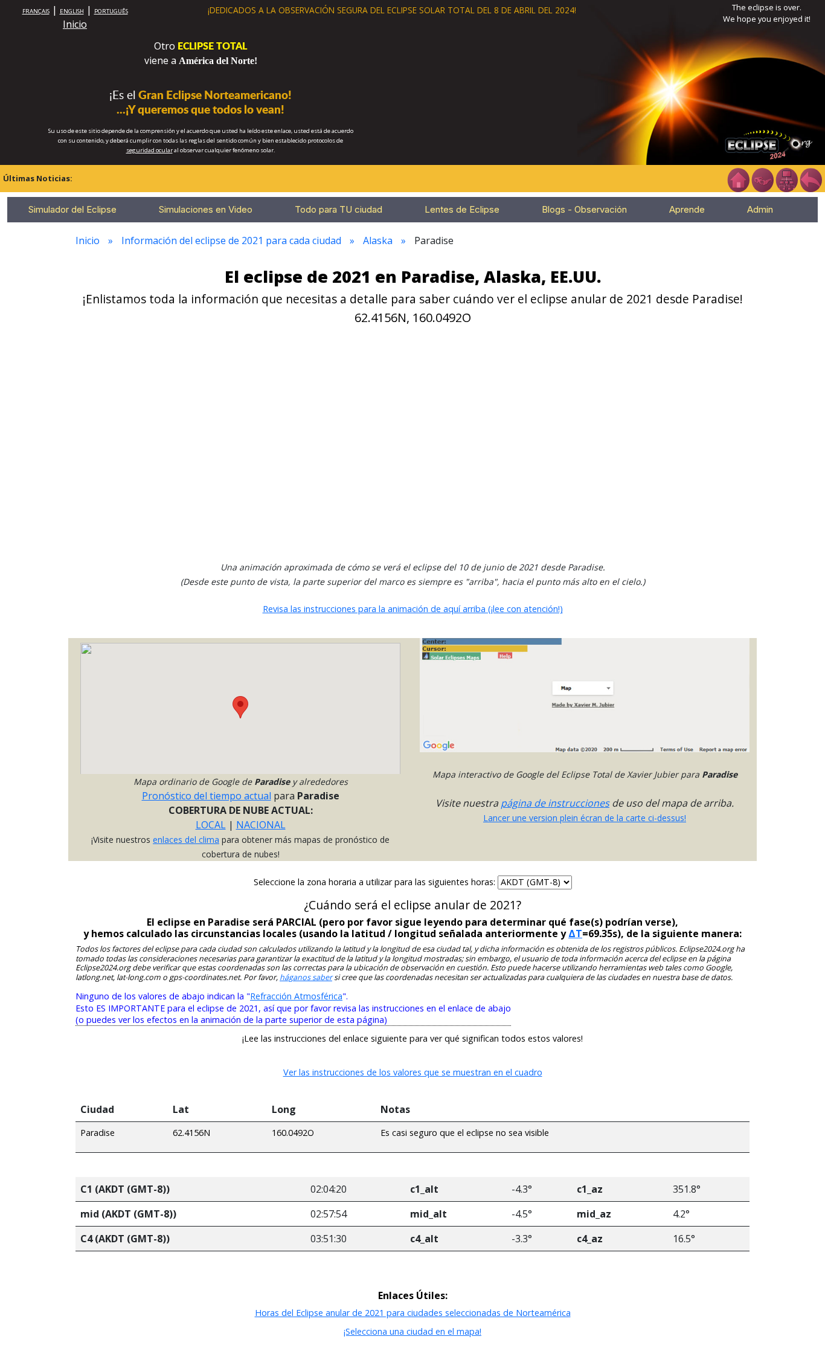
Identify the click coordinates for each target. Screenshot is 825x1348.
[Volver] (810, 178)
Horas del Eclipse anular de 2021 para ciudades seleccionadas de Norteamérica (413, 1312)
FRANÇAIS (36, 11)
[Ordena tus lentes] (762, 178)
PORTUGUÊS (111, 11)
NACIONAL (261, 824)
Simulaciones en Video (205, 209)
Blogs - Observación (584, 209)
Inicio (75, 24)
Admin (760, 209)
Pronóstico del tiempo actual (206, 795)
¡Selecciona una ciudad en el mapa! (412, 1331)
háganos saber (306, 977)
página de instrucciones (555, 803)
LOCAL (211, 824)
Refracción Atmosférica (296, 996)
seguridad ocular (149, 150)
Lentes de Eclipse (462, 209)
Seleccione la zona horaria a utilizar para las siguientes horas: (376, 882)
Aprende (687, 209)
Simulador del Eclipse (72, 209)
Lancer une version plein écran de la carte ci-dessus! (584, 818)
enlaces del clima (186, 839)
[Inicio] (738, 178)
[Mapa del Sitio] (786, 178)
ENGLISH (72, 11)
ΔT (575, 933)
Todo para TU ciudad (338, 209)
